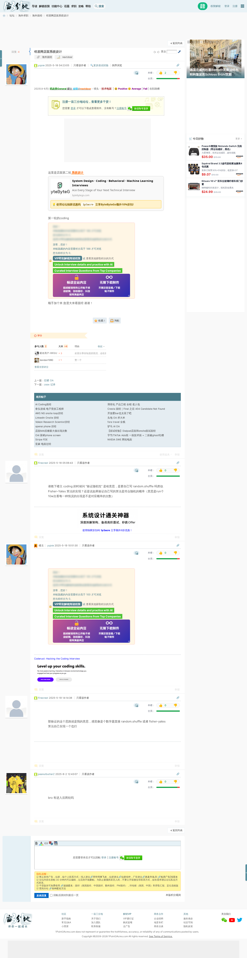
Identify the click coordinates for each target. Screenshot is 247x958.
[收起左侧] (29, 51)
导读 (34, 6)
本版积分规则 (173, 895)
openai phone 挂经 (45, 426)
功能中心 (57, 6)
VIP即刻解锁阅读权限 (67, 258)
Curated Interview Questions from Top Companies (87, 270)
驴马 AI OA (113, 426)
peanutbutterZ (46, 774)
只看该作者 (80, 65)
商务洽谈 (158, 926)
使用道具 (165, 454)
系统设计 (77, 172)
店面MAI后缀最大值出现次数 (51, 430)
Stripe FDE (41, 439)
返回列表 (178, 43)
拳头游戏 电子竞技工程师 (49, 408)
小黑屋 (65, 926)
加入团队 (96, 922)
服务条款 (188, 918)
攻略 (81, 6)
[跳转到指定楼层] (179, 51)
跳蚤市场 (149, 876)
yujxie (41, 65)
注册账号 (122, 108)
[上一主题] (154, 51)
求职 (74, 6)
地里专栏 (158, 922)
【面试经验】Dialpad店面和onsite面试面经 (131, 430)
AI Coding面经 (43, 404)
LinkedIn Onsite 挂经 (47, 417)
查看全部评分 (41, 366)
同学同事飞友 (100, 876)
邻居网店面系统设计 (57, 15)
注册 (235, 6)
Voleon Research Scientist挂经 (52, 422)
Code (56, 843)
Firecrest (43, 462)
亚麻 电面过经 (43, 444)
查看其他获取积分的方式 (100, 258)
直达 (163, 51)
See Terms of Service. (161, 936)
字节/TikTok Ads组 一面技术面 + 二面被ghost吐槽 (135, 435)
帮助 (88, 6)
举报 (177, 454)
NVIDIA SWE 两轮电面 (119, 439)
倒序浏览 (117, 65)
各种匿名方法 (59, 888)
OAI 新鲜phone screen (48, 435)
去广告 (126, 926)
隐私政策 (188, 926)
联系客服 (96, 926)
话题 (66, 6)
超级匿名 (68, 885)
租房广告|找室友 (169, 876)
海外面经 (37, 15)
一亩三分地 (4, 15)
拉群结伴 (126, 876)
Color (41, 843)
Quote (51, 843)
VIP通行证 (128, 918)
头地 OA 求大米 (116, 417)
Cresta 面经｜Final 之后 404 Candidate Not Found (136, 408)
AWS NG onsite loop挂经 (49, 413)
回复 (41, 454)
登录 (226, 6)
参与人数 (41, 346)
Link (46, 843)
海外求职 (23, 15)
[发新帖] (10, 43)
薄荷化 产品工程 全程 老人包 (123, 404)
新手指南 (66, 918)
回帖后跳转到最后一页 (66, 895)
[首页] (17, 6)
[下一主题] (158, 51)
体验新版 (202, 6)
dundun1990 (46, 360)
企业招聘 (158, 918)
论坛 (11, 15)
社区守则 (188, 922)
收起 (100, 346)
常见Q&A (66, 922)
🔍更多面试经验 (99, 65)
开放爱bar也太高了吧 (119, 413)
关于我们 (96, 918)
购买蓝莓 (127, 922)
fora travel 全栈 (116, 422)
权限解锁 (216, 6)
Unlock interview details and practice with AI (83, 264)
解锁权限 (44, 6)
